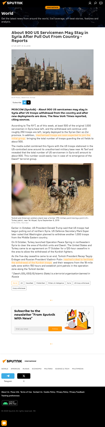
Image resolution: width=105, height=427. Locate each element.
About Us (5, 392)
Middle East (40, 283)
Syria (69, 283)
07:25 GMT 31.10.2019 (20, 46)
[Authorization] (90, 3)
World (15, 283)
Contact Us (38, 392)
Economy (36, 368)
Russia (26, 368)
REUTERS (16, 223)
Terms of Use (26, 392)
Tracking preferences (10, 395)
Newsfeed (29, 283)
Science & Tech (62, 368)
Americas (15, 368)
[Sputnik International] (13, 5)
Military (48, 368)
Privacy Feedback (76, 392)
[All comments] (4, 423)
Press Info (15, 392)
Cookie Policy (49, 392)
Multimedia (77, 368)
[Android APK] (9, 403)
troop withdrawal (19, 288)
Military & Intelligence (56, 283)
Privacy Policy (62, 392)
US (22, 283)
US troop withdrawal (81, 283)
